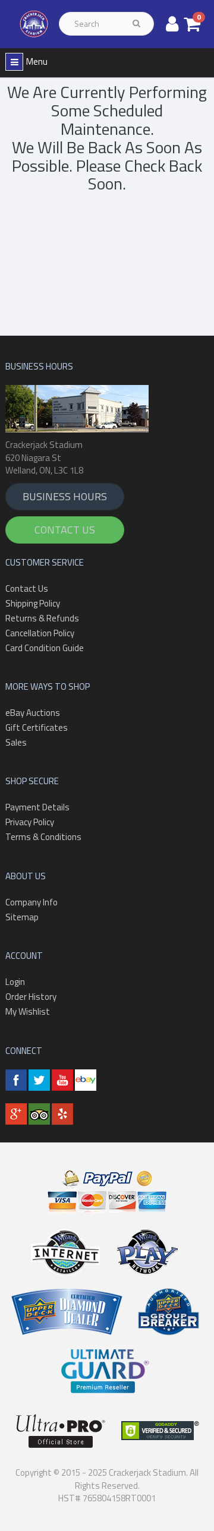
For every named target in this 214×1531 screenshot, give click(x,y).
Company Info (31, 902)
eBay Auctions (32, 712)
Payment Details (37, 807)
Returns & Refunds (42, 618)
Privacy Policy (29, 822)
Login (15, 982)
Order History (30, 996)
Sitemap (22, 917)
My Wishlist (27, 1011)
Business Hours (65, 496)
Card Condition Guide (44, 648)
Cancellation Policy (39, 633)
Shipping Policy (32, 603)
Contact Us (64, 530)
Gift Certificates (36, 727)
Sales (16, 742)
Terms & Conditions (43, 837)
